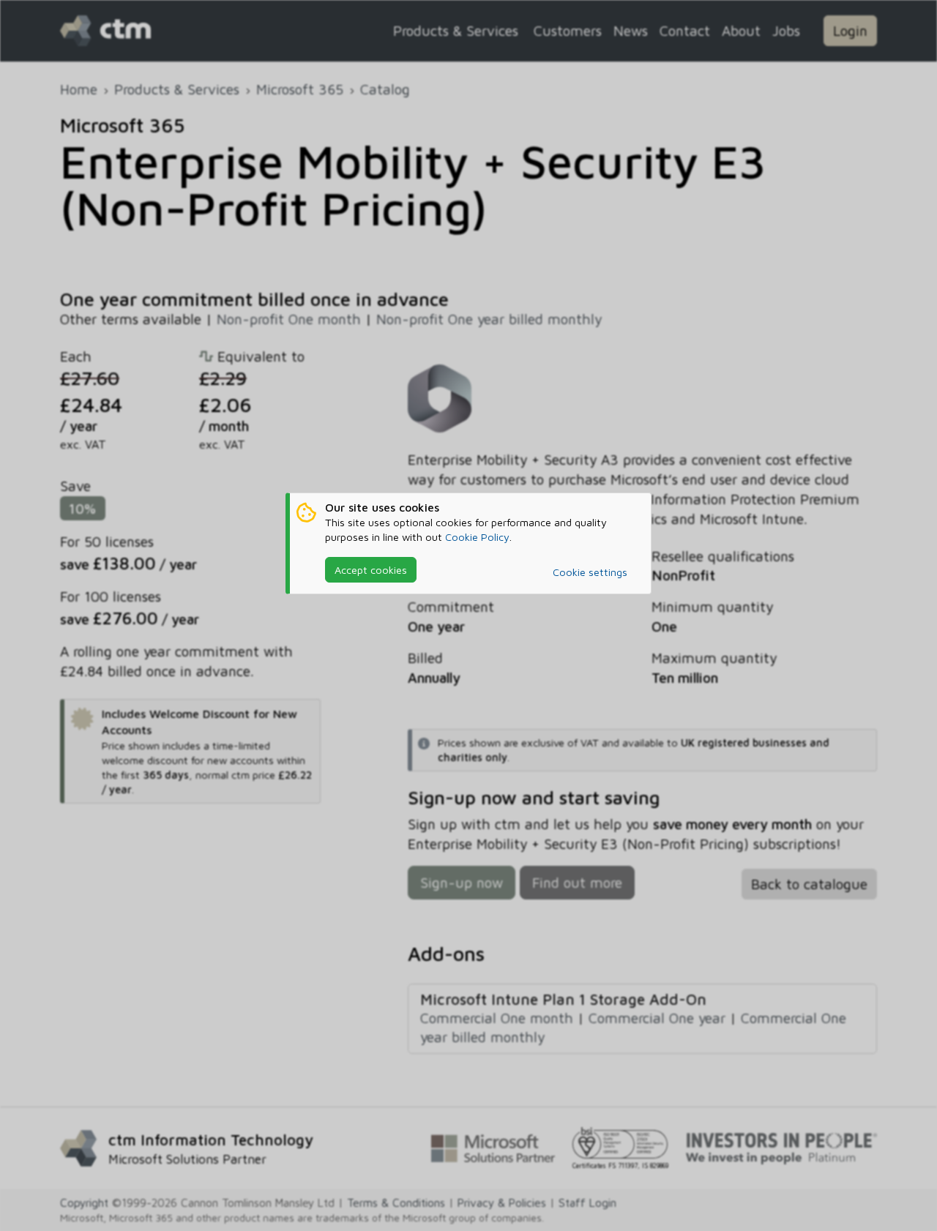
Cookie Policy (477, 537)
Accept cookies (371, 570)
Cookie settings (590, 572)
